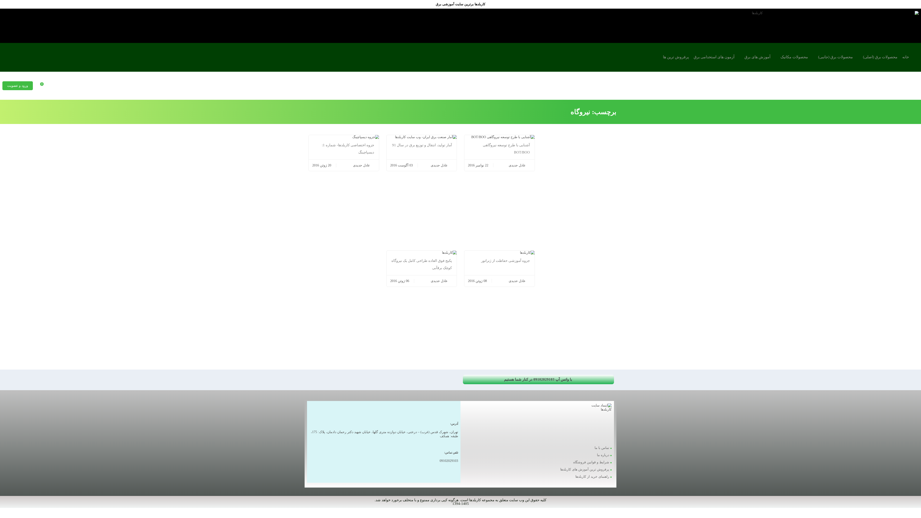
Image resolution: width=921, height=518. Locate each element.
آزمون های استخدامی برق (714, 57)
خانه (905, 57)
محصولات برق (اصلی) (880, 57)
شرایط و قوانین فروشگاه (591, 462)
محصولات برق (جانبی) (835, 57)
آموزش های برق (757, 57)
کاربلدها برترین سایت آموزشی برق (460, 4)
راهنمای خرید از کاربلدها (592, 476)
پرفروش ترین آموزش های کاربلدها (584, 469)
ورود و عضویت (17, 86)
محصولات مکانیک (794, 57)
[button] (538, 379)
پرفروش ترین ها (676, 57)
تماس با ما (602, 448)
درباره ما (603, 455)
